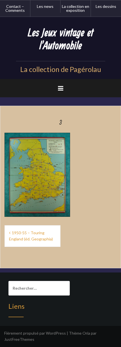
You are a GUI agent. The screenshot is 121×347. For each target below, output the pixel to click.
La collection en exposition (75, 8)
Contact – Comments (15, 8)
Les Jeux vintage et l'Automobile (60, 39)
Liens (16, 306)
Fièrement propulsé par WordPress (35, 333)
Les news (45, 6)
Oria (86, 333)
